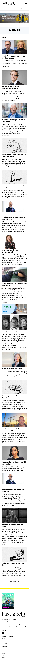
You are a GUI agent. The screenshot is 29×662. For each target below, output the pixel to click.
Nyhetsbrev (4, 641)
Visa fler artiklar (14, 581)
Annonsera (4, 643)
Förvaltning (9, 9)
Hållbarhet (16, 9)
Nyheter (3, 9)
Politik (21, 9)
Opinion (26, 9)
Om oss (3, 638)
